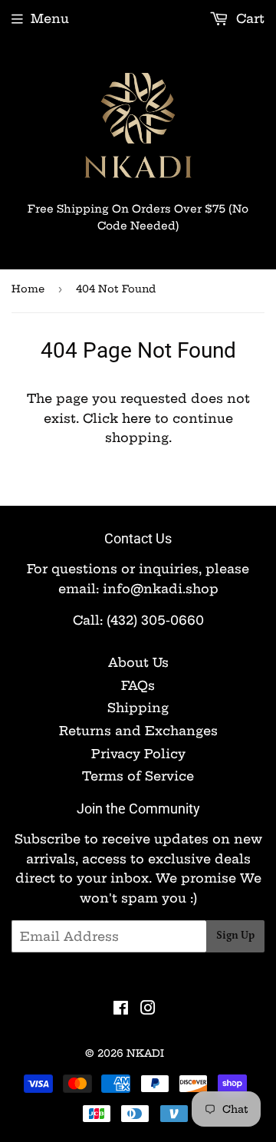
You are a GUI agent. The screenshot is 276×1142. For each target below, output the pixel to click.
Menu (50, 18)
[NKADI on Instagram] (148, 1009)
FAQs (138, 685)
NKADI (145, 1053)
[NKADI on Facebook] (121, 1009)
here (136, 418)
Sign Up (235, 935)
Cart (248, 18)
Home (28, 288)
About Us (138, 662)
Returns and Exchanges (138, 730)
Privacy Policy (138, 753)
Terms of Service (138, 776)
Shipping (138, 707)
